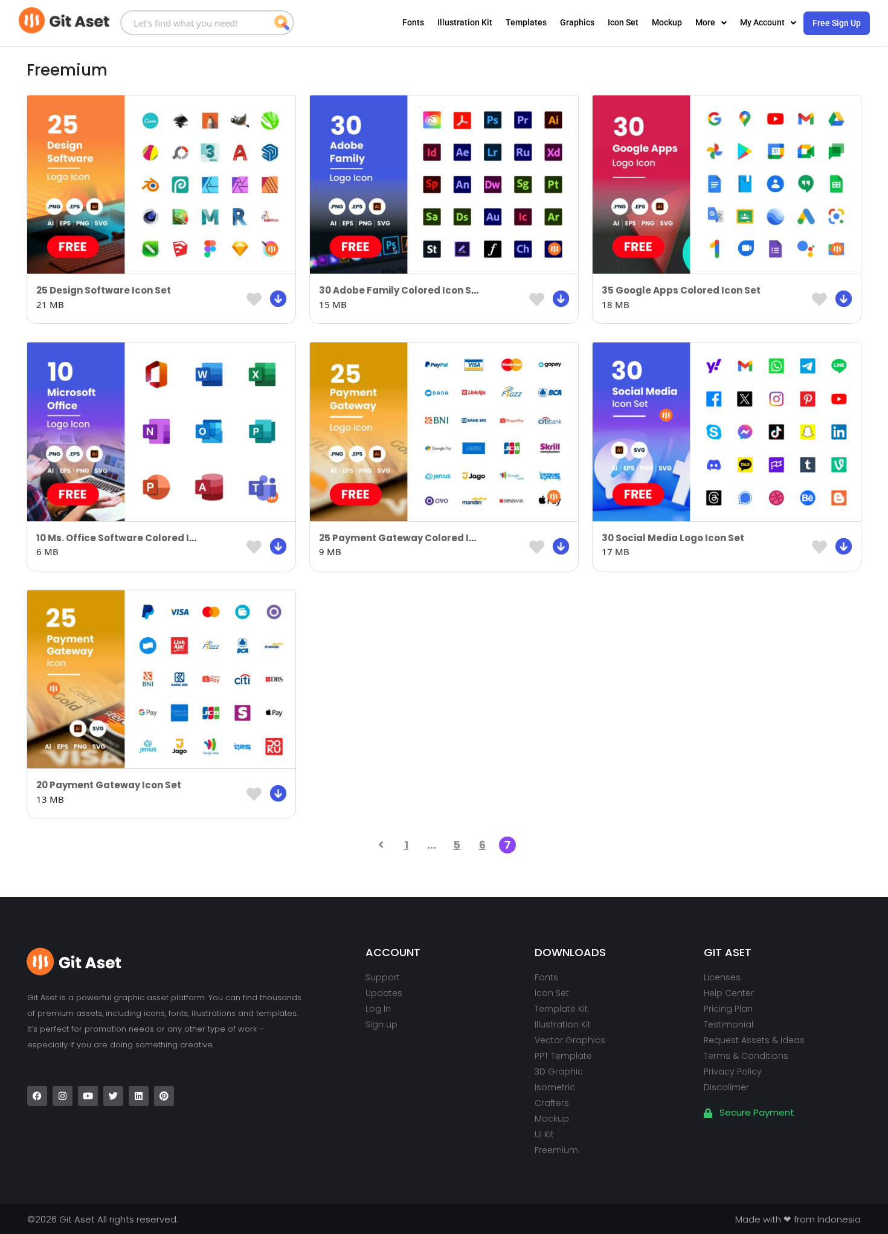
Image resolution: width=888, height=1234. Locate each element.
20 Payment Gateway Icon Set (108, 785)
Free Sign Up (836, 23)
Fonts (413, 22)
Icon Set (623, 22)
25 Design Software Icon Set (103, 290)
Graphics (577, 22)
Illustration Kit (464, 22)
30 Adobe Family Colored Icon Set (400, 290)
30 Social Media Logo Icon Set (673, 538)
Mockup (667, 22)
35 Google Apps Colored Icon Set (681, 290)
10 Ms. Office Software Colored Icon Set (130, 538)
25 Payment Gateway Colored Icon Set (412, 538)
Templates (526, 22)
